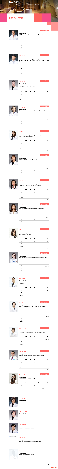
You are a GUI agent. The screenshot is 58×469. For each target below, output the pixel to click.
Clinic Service (16, 4)
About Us (10, 4)
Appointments (37, 4)
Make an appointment (44, 30)
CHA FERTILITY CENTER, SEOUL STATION (15, 2)
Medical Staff (30, 4)
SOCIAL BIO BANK (23, 4)
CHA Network (53, 467)
